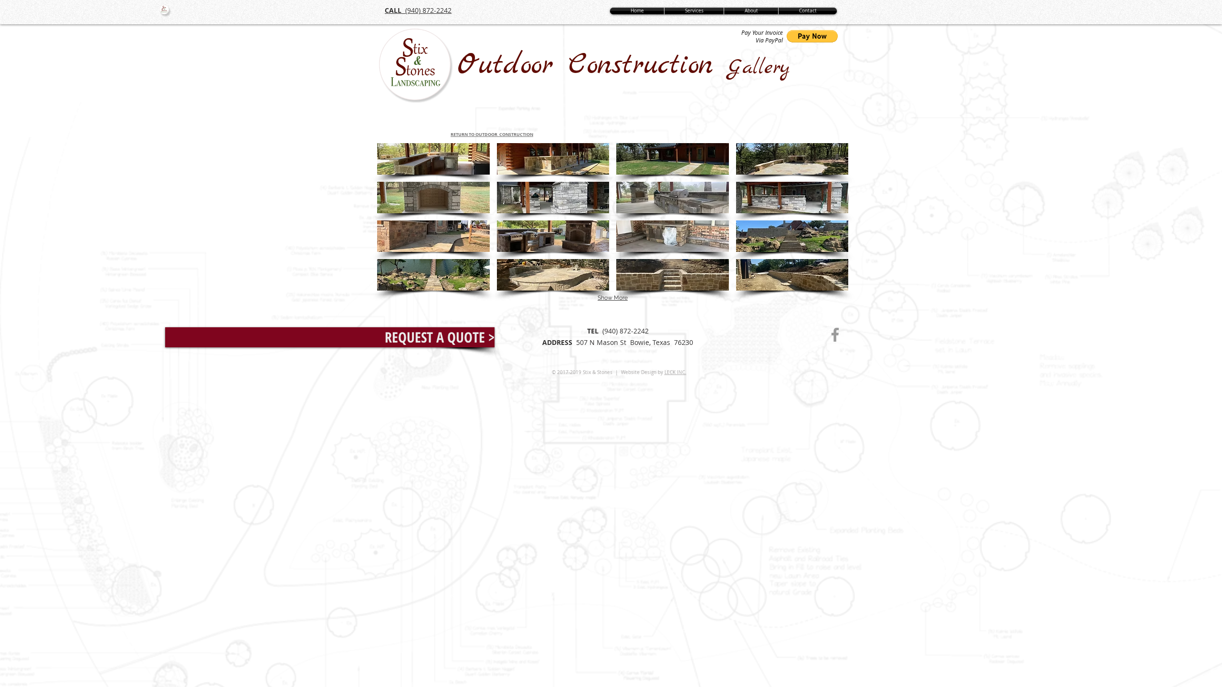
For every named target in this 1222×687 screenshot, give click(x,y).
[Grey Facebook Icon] (835, 334)
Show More (613, 297)
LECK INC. (675, 372)
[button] (433, 159)
